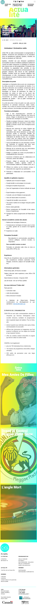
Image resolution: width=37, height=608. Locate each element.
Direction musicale (24, 565)
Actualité (4, 567)
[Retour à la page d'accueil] (5, 547)
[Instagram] (17, 1)
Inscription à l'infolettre (17, 5)
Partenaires (22, 570)
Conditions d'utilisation (8, 579)
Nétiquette (4, 560)
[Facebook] (1, 554)
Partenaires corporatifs (26, 571)
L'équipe (3, 576)
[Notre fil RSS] (6, 554)
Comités (3, 578)
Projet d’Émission (24, 563)
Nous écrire (4, 581)
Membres (21, 567)
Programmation (23, 556)
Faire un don (8, 5)
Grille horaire (22, 559)
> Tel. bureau (21, 589)
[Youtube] (15, 1)
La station (4, 556)
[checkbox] (20, 290)
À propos (4, 559)
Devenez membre (31, 5)
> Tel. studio (21, 592)
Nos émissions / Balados (26, 562)
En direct (21, 560)
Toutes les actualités (8, 570)
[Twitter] (5, 554)
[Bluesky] (19, 1)
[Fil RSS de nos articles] (21, 1)
